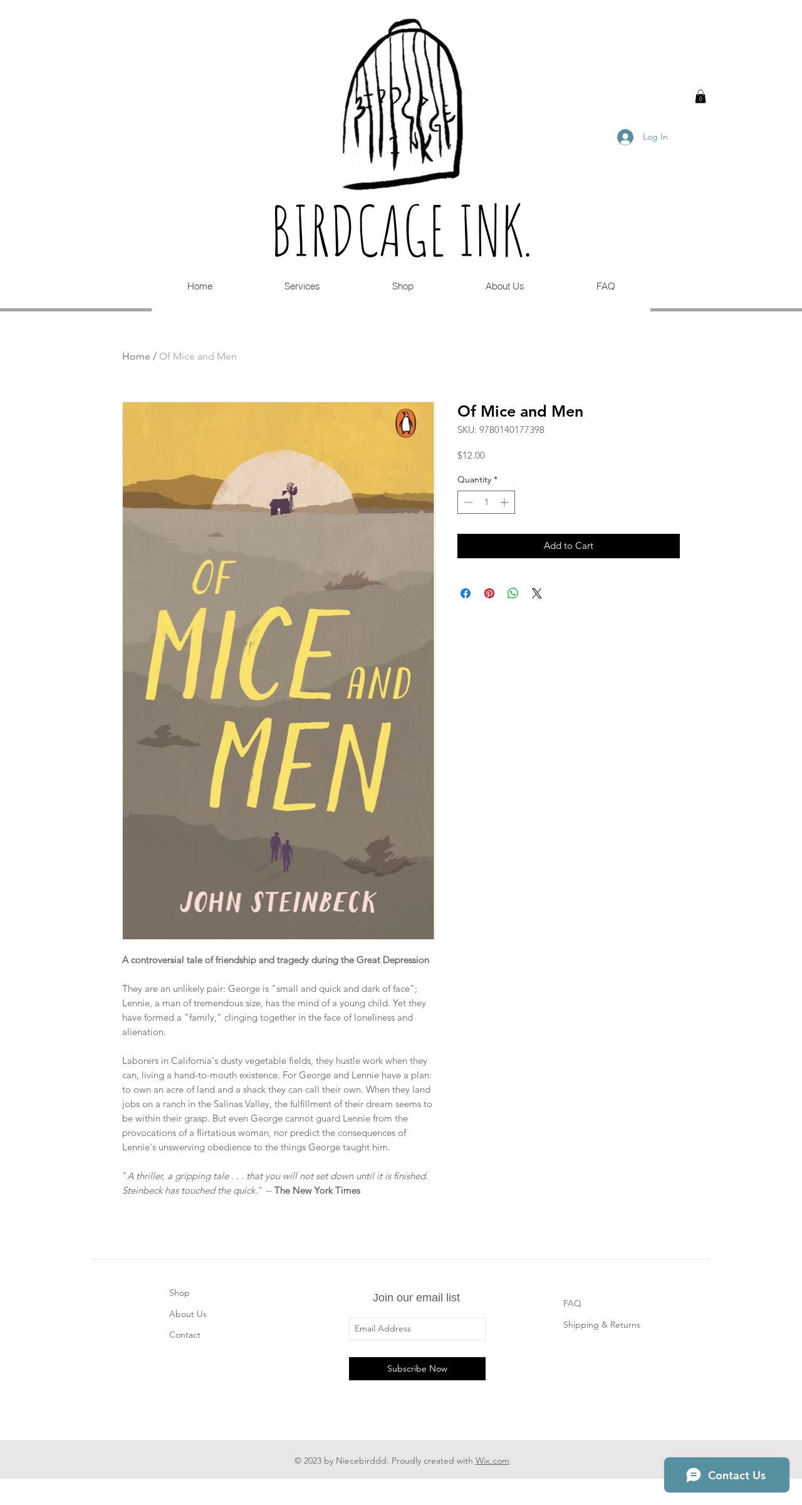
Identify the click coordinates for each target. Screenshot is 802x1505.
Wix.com (492, 1460)
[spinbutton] (486, 502)
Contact (184, 1334)
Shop (179, 1292)
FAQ (572, 1303)
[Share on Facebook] (465, 593)
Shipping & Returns (601, 1324)
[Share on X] (536, 593)
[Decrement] (467, 502)
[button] (700, 96)
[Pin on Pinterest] (489, 593)
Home (136, 356)
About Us (188, 1314)
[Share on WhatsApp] (513, 593)
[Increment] (505, 502)
